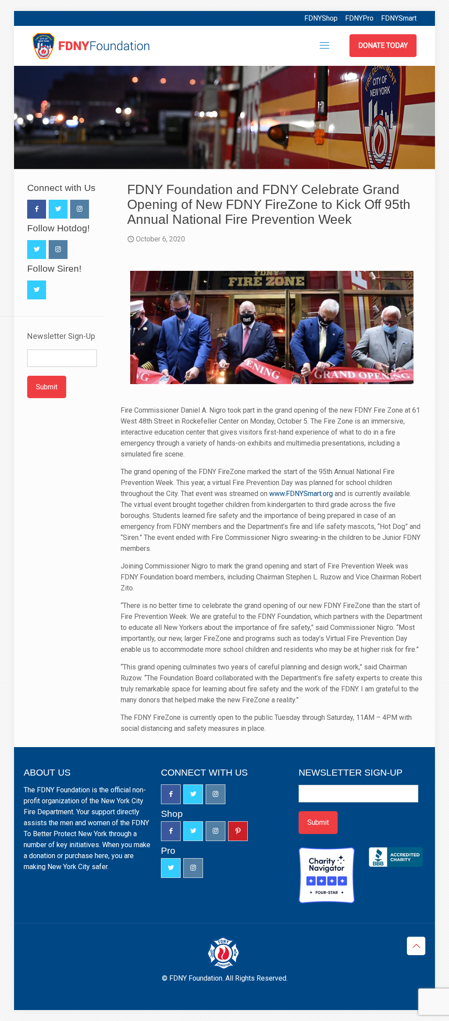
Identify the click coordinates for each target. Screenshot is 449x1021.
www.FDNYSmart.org (301, 493)
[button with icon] (36, 209)
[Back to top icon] (416, 946)
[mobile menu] (324, 45)
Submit (46, 387)
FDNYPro (359, 18)
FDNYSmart (399, 18)
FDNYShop (321, 18)
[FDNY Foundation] (92, 45)
